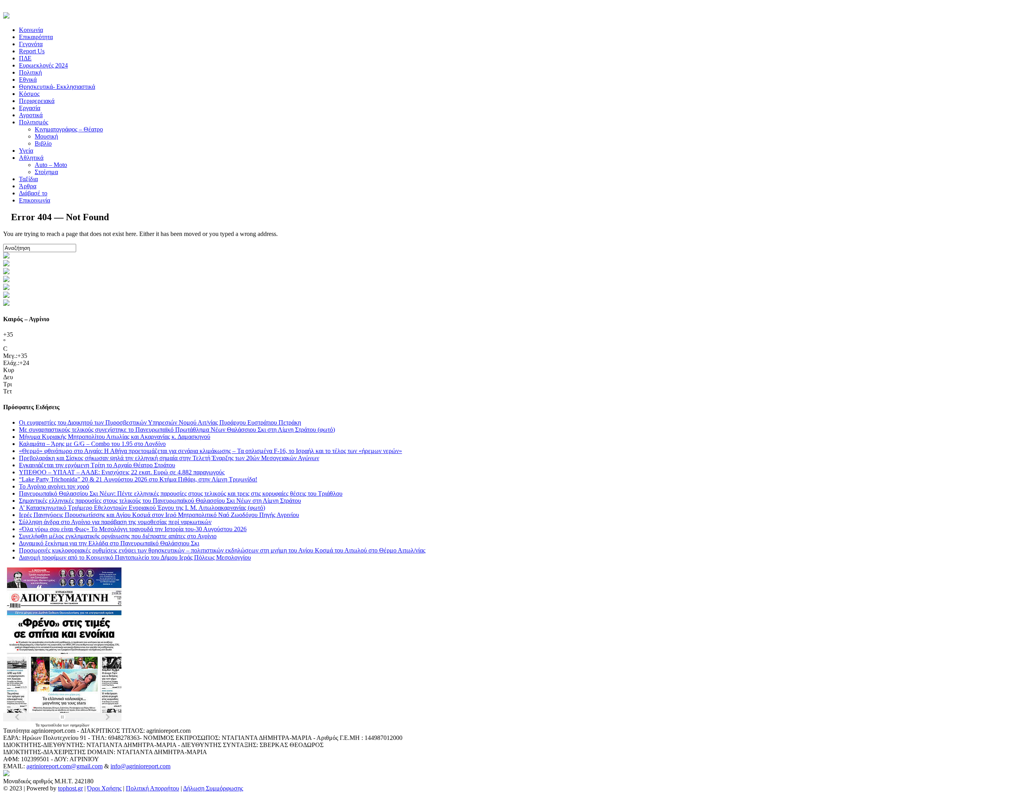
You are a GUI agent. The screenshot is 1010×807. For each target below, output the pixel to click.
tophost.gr (70, 788)
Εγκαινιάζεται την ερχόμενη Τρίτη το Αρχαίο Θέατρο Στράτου (97, 465)
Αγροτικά (31, 115)
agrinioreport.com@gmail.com (64, 766)
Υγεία (26, 150)
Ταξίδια (28, 179)
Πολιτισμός (33, 122)
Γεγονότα (31, 44)
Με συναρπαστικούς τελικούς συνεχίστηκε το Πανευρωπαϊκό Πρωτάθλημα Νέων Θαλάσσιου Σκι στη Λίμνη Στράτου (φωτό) (177, 429)
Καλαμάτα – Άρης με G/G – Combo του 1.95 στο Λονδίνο (92, 443)
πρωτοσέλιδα (52, 725)
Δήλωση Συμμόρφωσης (213, 788)
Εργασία (29, 108)
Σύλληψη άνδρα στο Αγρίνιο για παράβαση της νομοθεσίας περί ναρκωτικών (115, 522)
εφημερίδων (80, 725)
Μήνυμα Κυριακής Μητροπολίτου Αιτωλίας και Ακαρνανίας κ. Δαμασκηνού (114, 436)
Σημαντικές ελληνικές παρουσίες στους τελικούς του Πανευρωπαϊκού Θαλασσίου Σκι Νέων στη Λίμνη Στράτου (160, 500)
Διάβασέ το (33, 193)
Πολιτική (30, 72)
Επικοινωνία (34, 200)
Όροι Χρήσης (104, 788)
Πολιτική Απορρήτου (152, 788)
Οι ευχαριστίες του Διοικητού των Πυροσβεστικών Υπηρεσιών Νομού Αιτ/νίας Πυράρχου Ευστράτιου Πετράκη (160, 422)
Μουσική (46, 136)
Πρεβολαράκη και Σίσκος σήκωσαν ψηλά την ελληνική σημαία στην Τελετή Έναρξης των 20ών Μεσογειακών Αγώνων (169, 458)
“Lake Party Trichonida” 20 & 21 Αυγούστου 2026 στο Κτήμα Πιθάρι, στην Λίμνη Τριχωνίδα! (138, 479)
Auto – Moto (51, 164)
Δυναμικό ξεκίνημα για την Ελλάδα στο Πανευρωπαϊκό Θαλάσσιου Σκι (109, 543)
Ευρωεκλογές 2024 (43, 65)
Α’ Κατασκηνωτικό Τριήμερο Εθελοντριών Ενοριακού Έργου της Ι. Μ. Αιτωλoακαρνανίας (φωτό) (142, 507)
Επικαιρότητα (36, 37)
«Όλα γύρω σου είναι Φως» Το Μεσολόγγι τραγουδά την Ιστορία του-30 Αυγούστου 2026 (133, 529)
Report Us (32, 51)
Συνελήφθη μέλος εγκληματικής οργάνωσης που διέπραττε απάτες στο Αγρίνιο (118, 536)
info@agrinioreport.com (140, 766)
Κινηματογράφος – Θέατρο (69, 129)
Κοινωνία (31, 29)
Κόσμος (29, 93)
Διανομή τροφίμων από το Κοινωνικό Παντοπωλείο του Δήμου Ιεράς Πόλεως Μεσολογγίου (135, 557)
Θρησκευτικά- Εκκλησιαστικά (57, 86)
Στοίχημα (46, 172)
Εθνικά (28, 79)
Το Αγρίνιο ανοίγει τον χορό (54, 486)
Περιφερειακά (36, 100)
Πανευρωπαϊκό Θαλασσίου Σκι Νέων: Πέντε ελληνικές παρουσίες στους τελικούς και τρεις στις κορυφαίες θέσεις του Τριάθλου (180, 493)
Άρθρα (27, 186)
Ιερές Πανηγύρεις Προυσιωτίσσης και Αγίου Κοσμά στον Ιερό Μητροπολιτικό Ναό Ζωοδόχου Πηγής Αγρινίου (159, 514)
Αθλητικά (31, 157)
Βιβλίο (43, 143)
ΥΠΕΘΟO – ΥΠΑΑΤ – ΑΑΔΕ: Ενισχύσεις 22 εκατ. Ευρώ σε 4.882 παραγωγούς (121, 472)
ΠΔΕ (25, 58)
